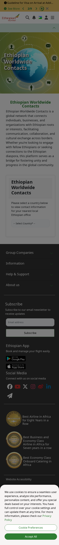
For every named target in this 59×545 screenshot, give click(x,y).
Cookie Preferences (31, 527)
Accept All (31, 536)
